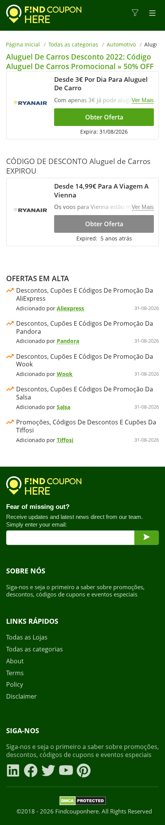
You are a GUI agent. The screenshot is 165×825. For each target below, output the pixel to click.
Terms (15, 673)
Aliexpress (70, 308)
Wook (65, 374)
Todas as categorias (73, 44)
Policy (14, 685)
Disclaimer (21, 696)
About (15, 661)
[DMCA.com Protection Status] (82, 802)
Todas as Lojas (27, 637)
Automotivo (121, 44)
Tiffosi (65, 440)
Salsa (63, 407)
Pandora (68, 341)
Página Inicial (23, 44)
